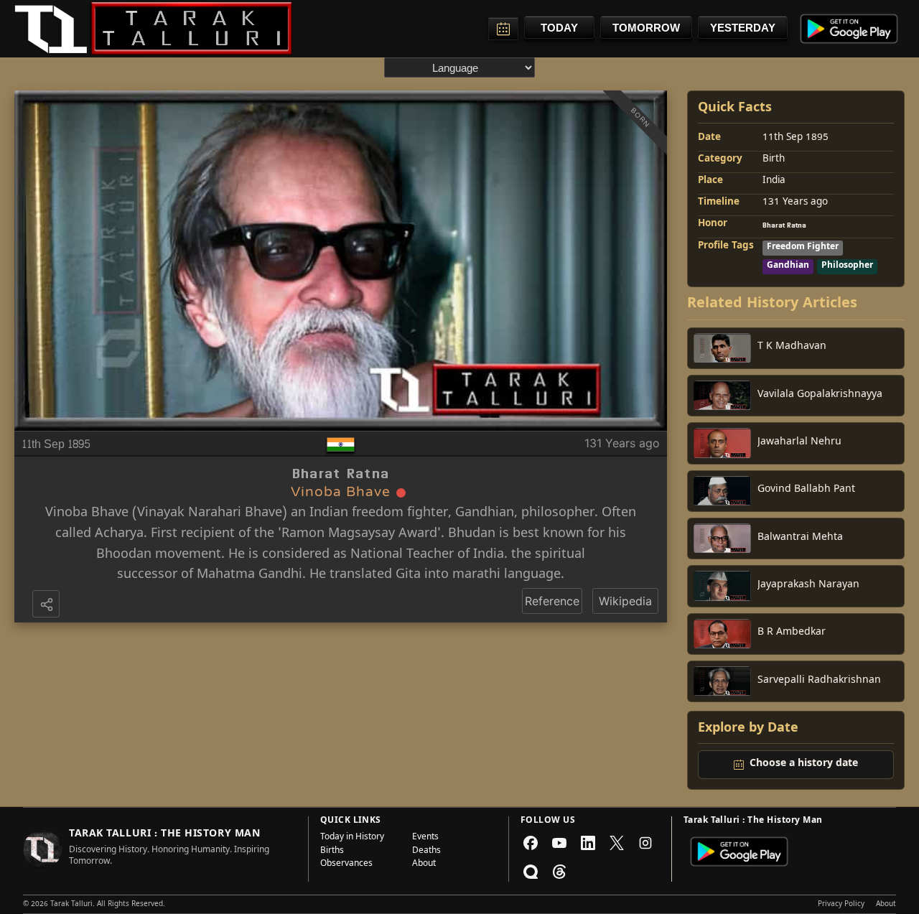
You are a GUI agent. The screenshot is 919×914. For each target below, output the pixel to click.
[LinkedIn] (588, 843)
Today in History (352, 838)
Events (425, 838)
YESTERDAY (742, 28)
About (424, 864)
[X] (617, 843)
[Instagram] (645, 843)
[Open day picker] (503, 28)
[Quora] (531, 872)
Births (332, 852)
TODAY (559, 28)
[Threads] (559, 872)
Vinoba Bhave (87, 514)
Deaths (426, 852)
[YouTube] (559, 843)
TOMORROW (646, 28)
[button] (47, 605)
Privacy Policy (841, 904)
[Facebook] (531, 843)
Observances (346, 864)
